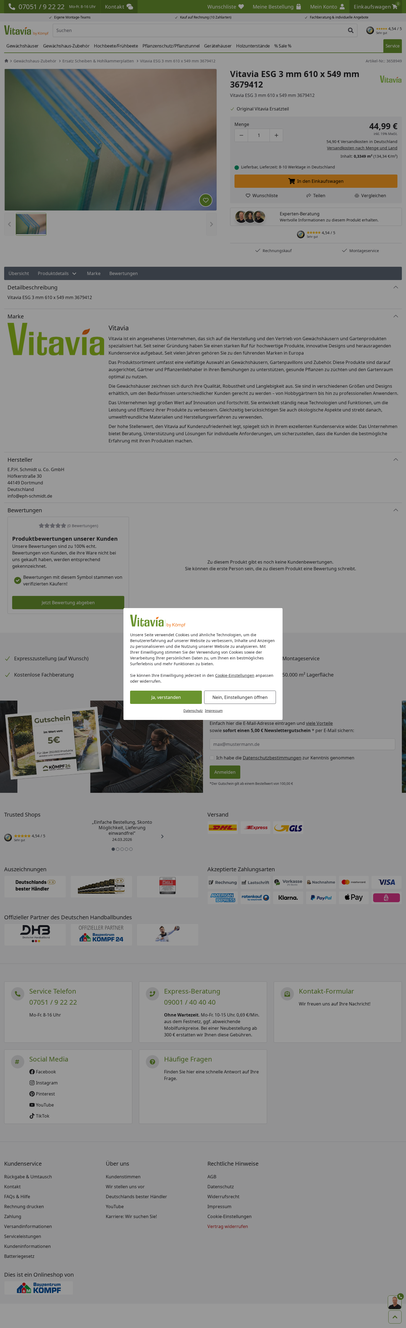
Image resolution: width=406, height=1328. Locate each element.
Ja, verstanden (166, 697)
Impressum (214, 710)
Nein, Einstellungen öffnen (240, 697)
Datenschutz (193, 710)
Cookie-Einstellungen (234, 675)
